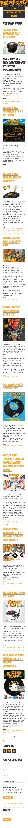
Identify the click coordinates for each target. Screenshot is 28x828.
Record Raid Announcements (13, 789)
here (10, 726)
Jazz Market (13, 446)
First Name (6, 770)
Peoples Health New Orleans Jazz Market (13, 102)
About (14, 8)
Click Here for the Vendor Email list (13, 803)
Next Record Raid (14, 12)
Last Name (6, 776)
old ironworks (20, 731)
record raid (6, 100)
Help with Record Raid (10, 791)
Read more (14, 100)
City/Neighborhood (8, 782)
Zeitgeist (12, 647)
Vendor (14, 16)
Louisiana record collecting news (13, 792)
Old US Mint (13, 228)
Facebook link (7, 96)
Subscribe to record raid (3, 741)
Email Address (7, 764)
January (12, 731)
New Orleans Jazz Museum (11, 230)
